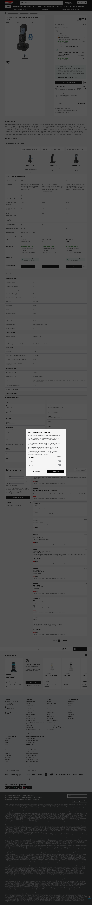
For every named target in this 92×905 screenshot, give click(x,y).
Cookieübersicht (45, 454)
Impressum (39, 454)
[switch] (59, 461)
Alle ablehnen (36, 471)
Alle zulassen (55, 471)
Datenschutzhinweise (32, 454)
